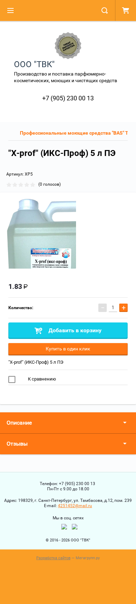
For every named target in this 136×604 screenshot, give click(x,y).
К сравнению (41, 379)
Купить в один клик (68, 348)
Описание (19, 422)
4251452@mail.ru (75, 505)
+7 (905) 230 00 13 (68, 98)
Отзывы (17, 443)
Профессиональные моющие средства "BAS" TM (76, 133)
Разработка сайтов (53, 558)
